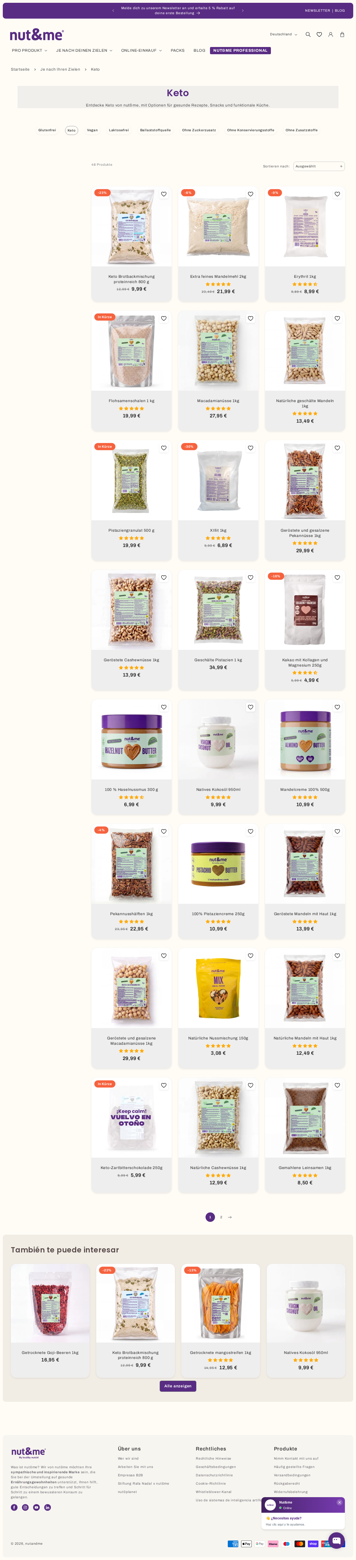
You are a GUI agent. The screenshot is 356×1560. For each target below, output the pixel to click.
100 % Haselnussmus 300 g (131, 790)
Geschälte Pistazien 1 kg (218, 660)
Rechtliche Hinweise (213, 1458)
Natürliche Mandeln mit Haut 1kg (305, 1038)
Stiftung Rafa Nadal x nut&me (143, 1483)
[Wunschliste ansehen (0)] (319, 34)
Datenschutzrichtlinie (214, 1475)
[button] (308, 34)
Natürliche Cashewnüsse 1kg (218, 1168)
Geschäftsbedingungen (216, 1467)
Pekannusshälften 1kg (131, 914)
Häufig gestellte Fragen (294, 1467)
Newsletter (317, 11)
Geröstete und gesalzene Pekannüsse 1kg (305, 533)
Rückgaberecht (287, 1483)
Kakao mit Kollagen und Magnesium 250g (305, 662)
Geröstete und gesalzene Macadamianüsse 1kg (131, 1041)
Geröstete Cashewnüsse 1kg (131, 660)
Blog (340, 11)
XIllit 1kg (218, 530)
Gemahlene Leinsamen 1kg (305, 1168)
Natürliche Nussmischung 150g (218, 1038)
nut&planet (127, 1492)
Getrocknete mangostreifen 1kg (220, 1353)
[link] (178, 1386)
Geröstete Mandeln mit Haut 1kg (305, 914)
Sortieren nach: (276, 166)
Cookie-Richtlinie (211, 1483)
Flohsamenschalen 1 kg (132, 401)
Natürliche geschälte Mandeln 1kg (305, 403)
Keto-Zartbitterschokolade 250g (132, 1168)
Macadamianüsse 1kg (218, 401)
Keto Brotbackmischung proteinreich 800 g (131, 279)
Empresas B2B (130, 1475)
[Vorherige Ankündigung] (113, 10)
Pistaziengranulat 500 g (131, 530)
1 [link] (210, 1217)
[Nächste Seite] (229, 1217)
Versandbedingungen (292, 1475)
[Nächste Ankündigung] (243, 10)
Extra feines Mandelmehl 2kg (218, 276)
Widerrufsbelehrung (291, 1492)
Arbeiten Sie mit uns (135, 1467)
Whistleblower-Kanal (214, 1492)
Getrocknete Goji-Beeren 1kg (50, 1353)
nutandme (34, 1544)
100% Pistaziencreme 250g (218, 914)
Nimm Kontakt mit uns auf (296, 1458)
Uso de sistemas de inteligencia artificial (231, 1500)
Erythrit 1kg (305, 276)
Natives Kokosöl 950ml (218, 790)
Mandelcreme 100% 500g (305, 790)
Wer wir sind (128, 1458)
